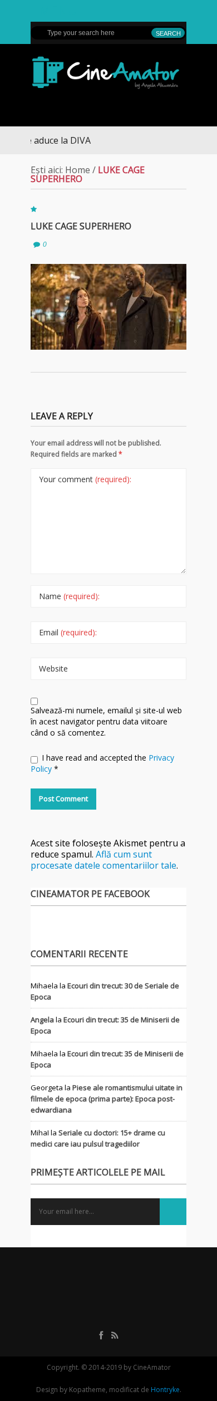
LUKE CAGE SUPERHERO (81, 226)
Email (68, 632)
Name (69, 596)
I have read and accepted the (102, 763)
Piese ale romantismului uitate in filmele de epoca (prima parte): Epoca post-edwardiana (107, 1098)
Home (77, 170)
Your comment (85, 479)
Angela (42, 1020)
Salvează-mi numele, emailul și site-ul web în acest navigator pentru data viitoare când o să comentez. (106, 721)
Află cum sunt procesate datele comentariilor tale (103, 859)
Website (53, 668)
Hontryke (165, 1389)
